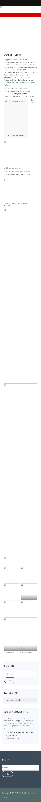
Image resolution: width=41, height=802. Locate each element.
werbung (18, 49)
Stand (33, 42)
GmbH (6, 34)
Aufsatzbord (8, 32)
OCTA (24, 39)
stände (6, 44)
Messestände (9, 39)
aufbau (26, 30)
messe (32, 37)
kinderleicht (23, 34)
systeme (25, 44)
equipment (23, 32)
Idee (11, 34)
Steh (12, 44)
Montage (18, 39)
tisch (6, 47)
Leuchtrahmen (9, 37)
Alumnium (19, 30)
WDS (20, 47)
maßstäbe (25, 37)
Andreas (8, 27)
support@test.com (13, 735)
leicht (34, 34)
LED (30, 34)
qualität (27, 42)
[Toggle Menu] (3, 15)
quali (22, 42)
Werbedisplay (9, 49)
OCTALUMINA (9, 42)
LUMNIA (18, 37)
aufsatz (33, 30)
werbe (25, 47)
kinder (16, 34)
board (16, 32)
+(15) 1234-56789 (12, 738)
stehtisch (17, 44)
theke (31, 44)
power (16, 42)
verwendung (13, 47)
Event (30, 32)
